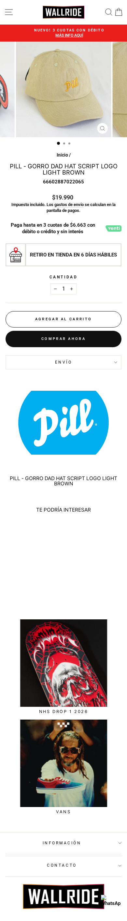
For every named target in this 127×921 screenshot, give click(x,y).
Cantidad (63, 277)
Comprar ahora (63, 339)
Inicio (62, 155)
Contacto (62, 865)
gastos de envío (69, 204)
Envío (63, 362)
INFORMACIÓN (62, 843)
